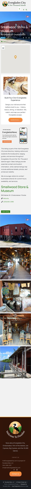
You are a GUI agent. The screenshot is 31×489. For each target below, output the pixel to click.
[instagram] (17, 469)
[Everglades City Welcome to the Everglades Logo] (14, 2)
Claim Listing (5, 211)
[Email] (29, 38)
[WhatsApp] (26, 38)
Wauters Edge (24, 486)
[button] (15, 57)
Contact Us (15, 457)
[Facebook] (23, 38)
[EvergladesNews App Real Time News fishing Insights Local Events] (15, 128)
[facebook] (14, 469)
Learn (4, 41)
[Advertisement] (15, 398)
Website (6, 198)
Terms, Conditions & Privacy (11, 484)
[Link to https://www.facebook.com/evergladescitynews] (23, 9)
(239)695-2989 (8, 202)
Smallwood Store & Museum (14, 29)
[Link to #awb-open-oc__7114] (26, 9)
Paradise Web (6, 486)
